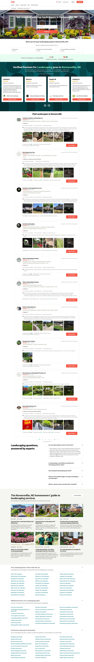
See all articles (77, 495)
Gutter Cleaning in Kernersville (42, 641)
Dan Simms (13, 547)
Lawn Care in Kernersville (17, 607)
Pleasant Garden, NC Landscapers (67, 581)
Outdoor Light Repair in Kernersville (43, 616)
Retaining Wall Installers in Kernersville (20, 625)
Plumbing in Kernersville (16, 637)
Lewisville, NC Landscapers (41, 592)
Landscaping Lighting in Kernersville (19, 618)
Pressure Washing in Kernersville (18, 650)
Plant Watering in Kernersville (66, 616)
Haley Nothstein (39, 519)
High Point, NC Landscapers (17, 585)
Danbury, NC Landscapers (66, 594)
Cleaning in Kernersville (40, 657)
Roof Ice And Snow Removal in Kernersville (70, 653)
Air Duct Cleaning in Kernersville (67, 646)
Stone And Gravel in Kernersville (67, 621)
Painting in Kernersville (65, 648)
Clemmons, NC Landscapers (41, 588)
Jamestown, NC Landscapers (17, 590)
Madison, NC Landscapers (41, 590)
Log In (73, 2)
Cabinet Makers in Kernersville (67, 650)
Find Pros (47, 31)
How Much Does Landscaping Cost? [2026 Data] (45, 522)
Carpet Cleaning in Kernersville (42, 653)
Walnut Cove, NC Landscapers (42, 576)
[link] (4, 96)
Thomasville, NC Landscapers (42, 583)
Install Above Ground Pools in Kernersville (45, 623)
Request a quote (12, 99)
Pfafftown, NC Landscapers (41, 581)
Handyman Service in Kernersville (43, 639)
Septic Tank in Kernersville (41, 643)
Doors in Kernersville (40, 648)
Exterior (17, 5)
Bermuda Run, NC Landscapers (67, 590)
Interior (12, 5)
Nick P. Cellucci (39, 547)
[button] (27, 137)
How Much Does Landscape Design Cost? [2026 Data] (22, 522)
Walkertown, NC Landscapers (17, 581)
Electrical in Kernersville (16, 641)
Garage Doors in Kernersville (41, 646)
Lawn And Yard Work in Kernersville (19, 646)
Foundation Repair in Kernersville (43, 655)
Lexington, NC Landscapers (66, 576)
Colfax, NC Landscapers (16, 574)
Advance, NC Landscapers (66, 588)
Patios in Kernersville (16, 622)
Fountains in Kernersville (41, 607)
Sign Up (80, 2)
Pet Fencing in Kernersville (66, 609)
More (29, 5)
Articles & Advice (34, 5)
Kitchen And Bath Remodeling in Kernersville (21, 643)
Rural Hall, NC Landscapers (41, 574)
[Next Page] (58, 439)
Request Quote (71, 145)
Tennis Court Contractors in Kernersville (44, 609)
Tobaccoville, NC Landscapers (67, 574)
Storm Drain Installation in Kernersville (69, 607)
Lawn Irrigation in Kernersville (18, 615)
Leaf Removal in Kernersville (66, 612)
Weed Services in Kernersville (66, 614)
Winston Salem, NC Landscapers (18, 576)
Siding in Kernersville (16, 655)
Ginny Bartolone (64, 547)
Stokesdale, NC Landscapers (17, 592)
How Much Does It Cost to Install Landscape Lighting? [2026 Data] (69, 522)
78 (54, 439)
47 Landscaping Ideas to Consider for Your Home (70, 550)
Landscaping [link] (13, 8)
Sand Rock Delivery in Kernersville (43, 621)
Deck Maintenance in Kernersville (43, 650)
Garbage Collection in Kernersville (19, 653)
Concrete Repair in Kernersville (18, 657)
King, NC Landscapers (40, 594)
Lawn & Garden (23, 5)
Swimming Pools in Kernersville (67, 643)
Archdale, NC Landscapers (41, 585)
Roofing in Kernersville (16, 639)
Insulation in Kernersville (65, 641)
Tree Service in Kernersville (17, 613)
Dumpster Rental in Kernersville (67, 639)
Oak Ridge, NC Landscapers (17, 578)
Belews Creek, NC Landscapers (18, 588)
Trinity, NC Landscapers (65, 583)
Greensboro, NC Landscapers (17, 583)
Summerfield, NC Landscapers (18, 594)
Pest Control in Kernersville (66, 637)
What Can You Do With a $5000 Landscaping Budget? (19, 550)
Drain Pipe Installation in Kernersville (43, 614)
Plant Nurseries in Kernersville (42, 618)
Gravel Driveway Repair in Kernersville (69, 623)
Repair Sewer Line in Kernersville (67, 618)
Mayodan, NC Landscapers (66, 592)
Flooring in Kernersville (16, 648)
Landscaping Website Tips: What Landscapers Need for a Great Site (44, 550)
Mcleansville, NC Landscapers (67, 585)
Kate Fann (13, 519)
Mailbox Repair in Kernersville (66, 657)
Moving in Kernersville (40, 637)
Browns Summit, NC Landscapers (67, 578)
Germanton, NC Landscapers (42, 578)
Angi (61, 519)
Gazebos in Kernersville (40, 612)
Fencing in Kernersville (16, 620)
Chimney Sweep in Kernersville (67, 655)
